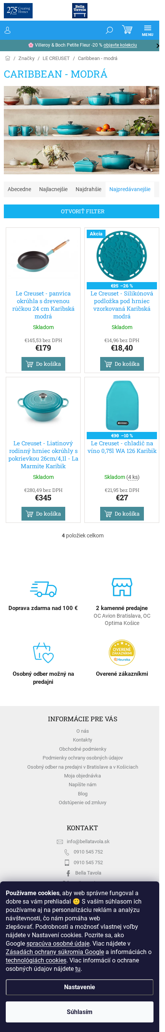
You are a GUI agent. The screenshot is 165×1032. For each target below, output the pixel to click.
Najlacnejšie (53, 189)
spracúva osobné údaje (57, 943)
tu (78, 968)
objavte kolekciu (120, 45)
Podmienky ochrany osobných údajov (83, 758)
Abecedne (19, 189)
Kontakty (82, 740)
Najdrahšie (88, 189)
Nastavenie (79, 987)
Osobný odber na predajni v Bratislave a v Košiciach (82, 767)
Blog (82, 794)
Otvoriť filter (82, 211)
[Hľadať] (109, 30)
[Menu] (147, 30)
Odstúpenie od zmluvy (82, 802)
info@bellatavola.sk (88, 841)
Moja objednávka (82, 776)
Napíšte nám (82, 784)
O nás (82, 731)
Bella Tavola (88, 873)
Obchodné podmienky (82, 749)
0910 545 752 (88, 852)
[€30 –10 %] (122, 405)
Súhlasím (79, 1012)
